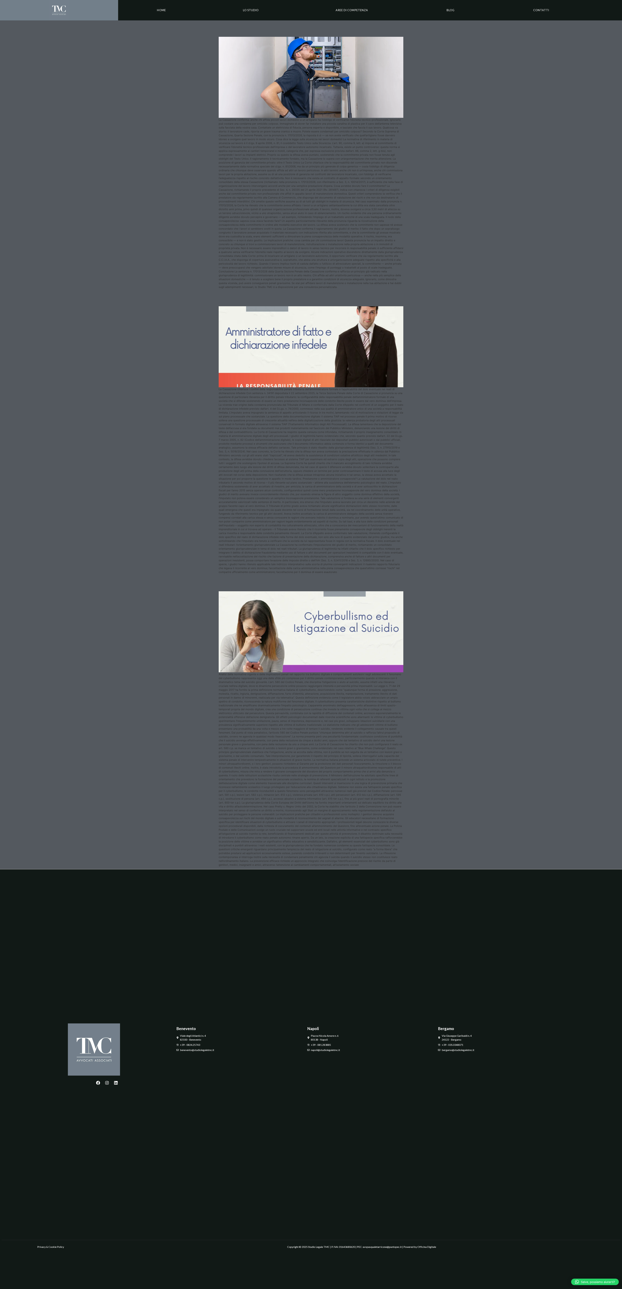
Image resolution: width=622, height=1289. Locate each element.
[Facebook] (98, 1083)
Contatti (541, 10)
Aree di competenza (352, 10)
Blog (451, 10)
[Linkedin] (116, 1083)
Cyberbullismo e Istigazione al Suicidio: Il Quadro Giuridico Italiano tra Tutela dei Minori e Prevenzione (304, 582)
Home (161, 10)
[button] (595, 1282)
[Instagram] (107, 1083)
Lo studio (251, 10)
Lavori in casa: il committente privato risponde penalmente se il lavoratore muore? (309, 28)
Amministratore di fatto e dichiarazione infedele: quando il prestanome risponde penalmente (305, 297)
